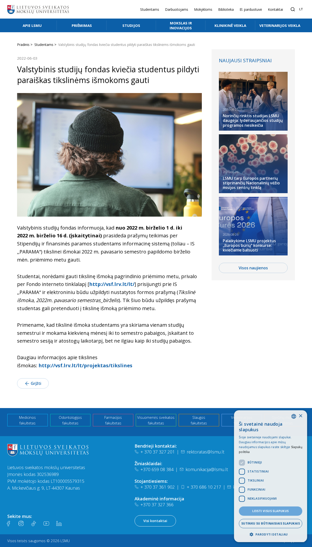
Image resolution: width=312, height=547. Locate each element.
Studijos (131, 25)
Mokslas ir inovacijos (181, 25)
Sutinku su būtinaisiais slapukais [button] (270, 523)
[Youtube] (46, 523)
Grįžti (36, 383)
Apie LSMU (32, 25)
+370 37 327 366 (157, 504)
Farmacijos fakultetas (113, 420)
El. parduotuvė (251, 9)
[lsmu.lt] (38, 9)
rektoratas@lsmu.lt (205, 452)
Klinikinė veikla (230, 25)
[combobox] (293, 416)
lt (301, 9)
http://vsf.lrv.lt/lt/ (112, 284)
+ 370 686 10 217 (204, 487)
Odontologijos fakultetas (70, 420)
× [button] (300, 416)
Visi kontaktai (155, 520)
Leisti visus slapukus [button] (270, 511)
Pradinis (23, 44)
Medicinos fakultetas (27, 420)
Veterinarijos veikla (279, 25)
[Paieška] (292, 9)
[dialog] (270, 476)
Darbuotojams (176, 9)
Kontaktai (275, 9)
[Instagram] (21, 523)
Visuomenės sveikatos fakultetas (156, 420)
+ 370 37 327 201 (157, 452)
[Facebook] (8, 523)
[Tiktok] (34, 523)
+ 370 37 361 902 (157, 487)
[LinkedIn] (59, 523)
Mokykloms (203, 9)
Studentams (149, 9)
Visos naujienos (253, 268)
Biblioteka (226, 9)
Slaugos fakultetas (199, 420)
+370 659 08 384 (157, 469)
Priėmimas (82, 25)
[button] (270, 534)
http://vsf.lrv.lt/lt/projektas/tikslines (85, 365)
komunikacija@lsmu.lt (206, 469)
